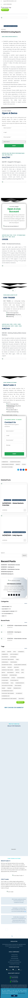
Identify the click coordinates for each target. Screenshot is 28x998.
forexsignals (5, 662)
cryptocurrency (14, 654)
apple (14, 651)
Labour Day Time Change (7, 669)
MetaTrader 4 (10, 672)
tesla (12, 682)
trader (3, 688)
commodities (5, 461)
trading (9, 688)
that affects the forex (7, 467)
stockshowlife (20, 677)
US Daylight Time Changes (8, 693)
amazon (9, 651)
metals (3, 672)
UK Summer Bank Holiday (7, 690)
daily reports (5, 656)
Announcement (5, 606)
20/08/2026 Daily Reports (7, 574)
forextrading (13, 662)
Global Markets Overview (8, 464)
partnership (4, 675)
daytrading (13, 656)
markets (18, 464)
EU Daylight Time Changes (8, 659)
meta (22, 669)
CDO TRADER (7, 301)
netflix (17, 672)
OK (14, 996)
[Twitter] (18, 470)
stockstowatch (14, 680)
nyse (22, 672)
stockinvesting (5, 677)
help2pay (10, 667)
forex (17, 659)
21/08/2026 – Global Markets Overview (10, 569)
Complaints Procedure (15, 964)
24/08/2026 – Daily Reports (12, 535)
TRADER (21, 307)
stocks (24, 464)
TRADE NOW (20, 702)
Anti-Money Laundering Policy (14, 962)
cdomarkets (21, 651)
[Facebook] (21, 470)
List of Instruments (7, 613)
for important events (15, 461)
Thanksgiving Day (20, 682)
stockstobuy (5, 680)
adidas (3, 651)
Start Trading (5, 9)
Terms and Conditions (14, 960)
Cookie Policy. (21, 993)
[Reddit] (26, 470)
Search (3, 553)
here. (25, 911)
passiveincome (13, 675)
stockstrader (5, 682)
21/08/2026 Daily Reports (7, 571)
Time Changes (18, 685)
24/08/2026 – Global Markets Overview (13, 504)
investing (16, 667)
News (3, 616)
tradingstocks (17, 688)
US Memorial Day (5, 696)
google (3, 667)
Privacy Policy (15, 954)
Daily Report (5, 609)
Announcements (14, 958)
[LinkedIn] (23, 470)
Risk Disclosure (14, 956)
